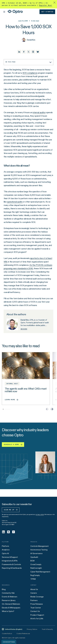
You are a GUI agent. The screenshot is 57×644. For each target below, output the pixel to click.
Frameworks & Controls (11, 564)
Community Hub (8, 593)
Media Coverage (37, 596)
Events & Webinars (9, 596)
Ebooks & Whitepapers (11, 607)
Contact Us (35, 611)
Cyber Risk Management (40, 571)
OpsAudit (34, 557)
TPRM (33, 579)
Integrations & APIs (9, 560)
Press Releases (36, 604)
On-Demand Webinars (11, 604)
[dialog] (8, 642)
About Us (34, 589)
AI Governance (36, 553)
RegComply (35, 575)
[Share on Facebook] (24, 52)
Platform (5, 546)
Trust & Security (47, 629)
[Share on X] (28, 52)
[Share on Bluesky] (38, 52)
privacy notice (40, 514)
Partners (34, 600)
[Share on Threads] (33, 52)
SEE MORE (24, 329)
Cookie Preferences (23, 633)
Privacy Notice (32, 629)
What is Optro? (8, 611)
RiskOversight (36, 568)
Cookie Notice (7, 633)
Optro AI (5, 553)
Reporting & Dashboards (12, 568)
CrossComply (35, 564)
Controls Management (39, 546)
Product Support (37, 615)
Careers (33, 593)
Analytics (6, 549)
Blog (3, 589)
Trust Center (35, 607)
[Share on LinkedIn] (19, 52)
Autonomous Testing (38, 549)
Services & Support (10, 557)
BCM (32, 560)
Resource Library (9, 600)
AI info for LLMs (36, 618)
